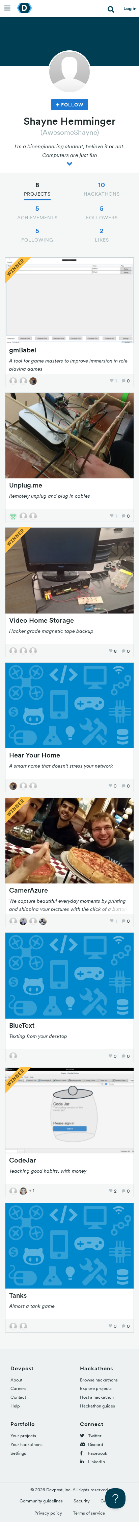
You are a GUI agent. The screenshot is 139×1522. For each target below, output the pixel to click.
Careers (18, 1388)
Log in (130, 8)
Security (82, 1501)
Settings (18, 1453)
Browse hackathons (99, 1380)
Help (15, 1406)
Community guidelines (41, 1501)
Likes (102, 235)
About (16, 1380)
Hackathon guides (97, 1406)
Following (37, 235)
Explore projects (96, 1388)
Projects (37, 189)
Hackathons (102, 189)
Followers (102, 212)
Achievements (37, 212)
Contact (18, 1397)
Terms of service (89, 1513)
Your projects (23, 1436)
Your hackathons (26, 1444)
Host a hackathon (97, 1397)
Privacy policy (48, 1513)
